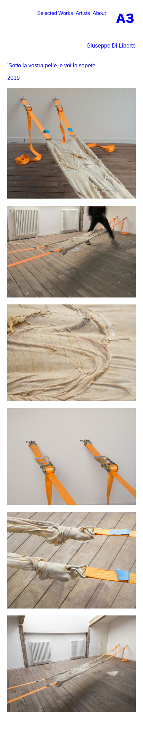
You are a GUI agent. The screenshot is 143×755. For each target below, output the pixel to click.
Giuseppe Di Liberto (111, 46)
